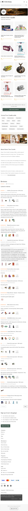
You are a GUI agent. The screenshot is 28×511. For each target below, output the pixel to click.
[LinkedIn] (7, 486)
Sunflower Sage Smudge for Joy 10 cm (7, 76)
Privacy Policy (4, 492)
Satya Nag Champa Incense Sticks (7, 36)
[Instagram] (1, 486)
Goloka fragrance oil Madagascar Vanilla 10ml (20, 56)
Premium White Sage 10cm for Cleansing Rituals (20, 96)
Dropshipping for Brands (6, 461)
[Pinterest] (11, 486)
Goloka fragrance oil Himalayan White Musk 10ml (7, 96)
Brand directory (4, 445)
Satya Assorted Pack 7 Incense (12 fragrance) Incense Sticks (19, 36)
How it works (3, 442)
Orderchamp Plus (4, 457)
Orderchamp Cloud (5, 464)
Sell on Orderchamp (5, 449)
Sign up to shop (5, 426)
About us (3, 432)
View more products (14, 109)
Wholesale (3, 453)
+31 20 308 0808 (10, 472)
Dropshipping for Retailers (6, 459)
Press (2, 438)
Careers (2, 434)
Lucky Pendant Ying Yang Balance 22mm (20, 76)
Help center (3, 468)
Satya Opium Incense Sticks (7, 56)
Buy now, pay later (4, 451)
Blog (2, 436)
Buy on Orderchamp (5, 447)
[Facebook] (5, 486)
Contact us (5, 470)
